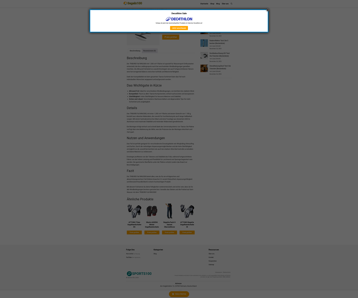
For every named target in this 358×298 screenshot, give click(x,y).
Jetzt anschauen (179, 28)
